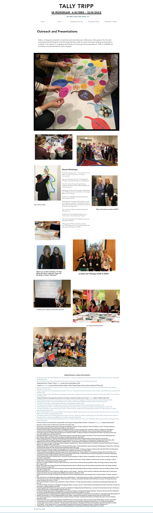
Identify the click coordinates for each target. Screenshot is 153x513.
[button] (76, 92)
